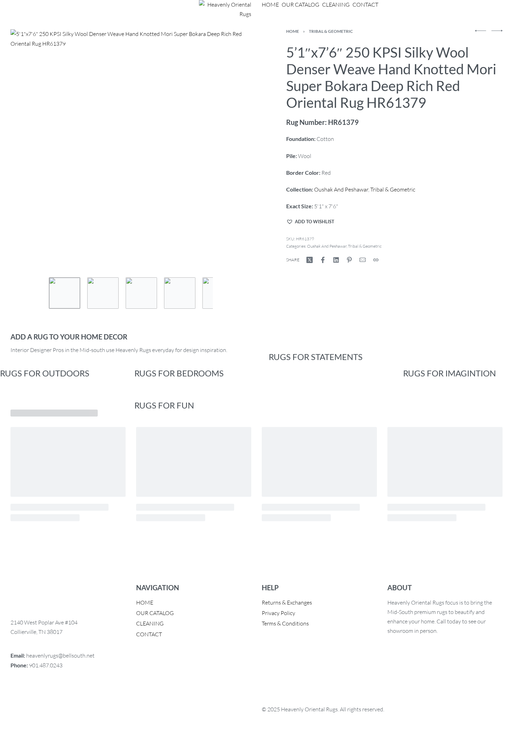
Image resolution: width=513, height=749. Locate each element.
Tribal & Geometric (331, 31)
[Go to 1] (64, 293)
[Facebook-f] (19, 693)
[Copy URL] (376, 260)
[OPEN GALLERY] (131, 149)
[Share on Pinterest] (349, 260)
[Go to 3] (141, 293)
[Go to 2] (103, 293)
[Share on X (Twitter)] (309, 260)
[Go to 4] (179, 293)
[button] (310, 221)
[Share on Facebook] (323, 260)
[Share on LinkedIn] (336, 260)
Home (292, 31)
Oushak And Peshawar (341, 189)
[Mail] (362, 260)
